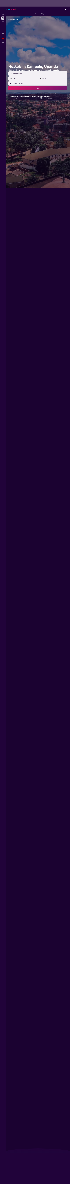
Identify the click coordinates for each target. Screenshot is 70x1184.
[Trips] (3, 33)
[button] (3, 9)
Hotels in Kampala (55, 17)
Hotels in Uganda (31, 17)
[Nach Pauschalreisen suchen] (3, 25)
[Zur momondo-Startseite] (11, 9)
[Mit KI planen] (3, 29)
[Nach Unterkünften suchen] (3, 18)
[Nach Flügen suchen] (3, 14)
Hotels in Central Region (43, 17)
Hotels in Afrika (21, 17)
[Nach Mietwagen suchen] (3, 21)
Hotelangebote (12, 17)
